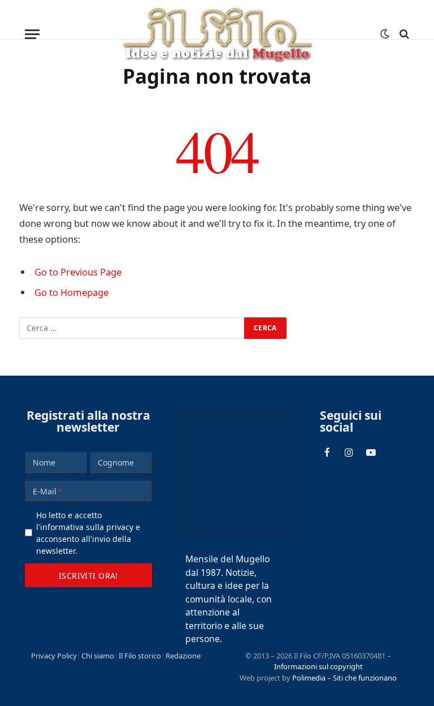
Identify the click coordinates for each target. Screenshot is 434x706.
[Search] (403, 34)
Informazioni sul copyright (318, 666)
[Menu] (32, 34)
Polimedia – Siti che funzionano (344, 678)
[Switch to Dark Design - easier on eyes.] (384, 34)
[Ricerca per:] (132, 328)
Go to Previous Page (77, 271)
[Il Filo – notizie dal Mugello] (217, 34)
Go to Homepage (71, 292)
